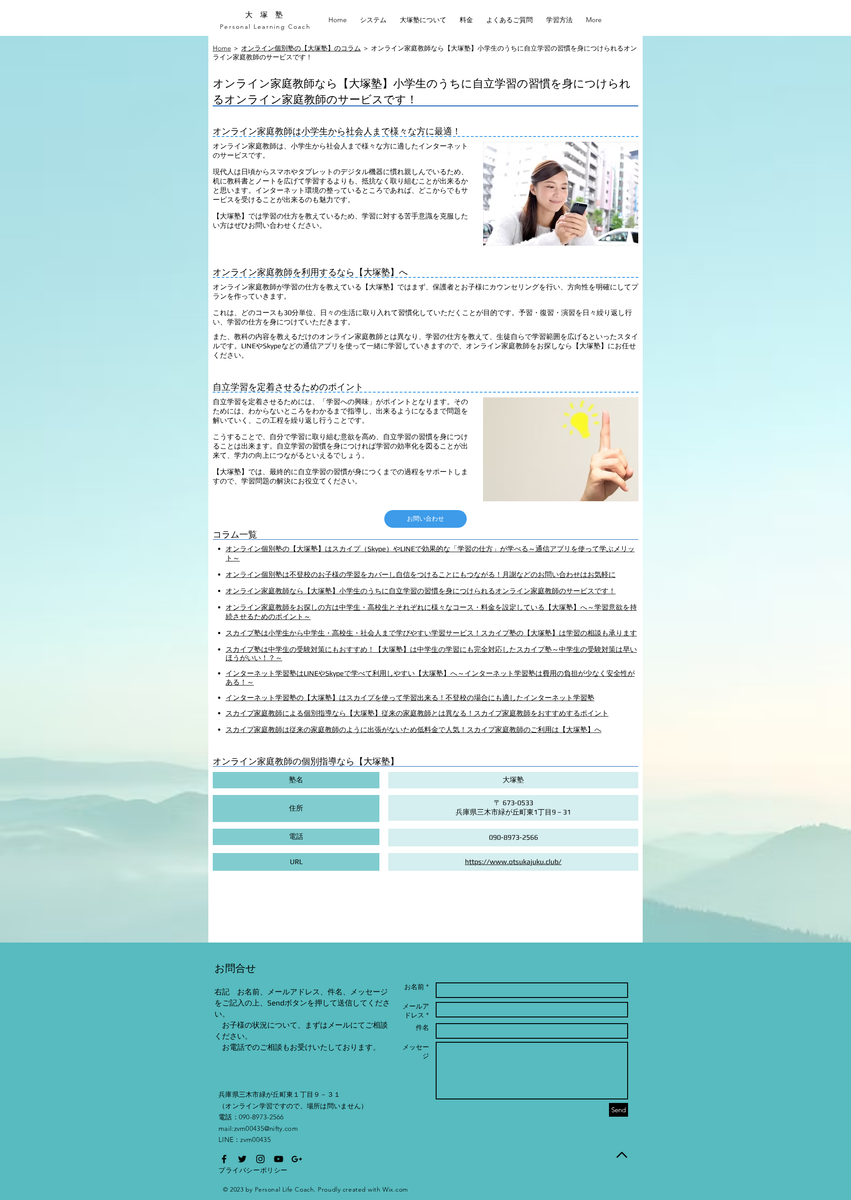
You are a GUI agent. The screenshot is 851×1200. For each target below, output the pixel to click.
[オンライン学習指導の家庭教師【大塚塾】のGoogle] (296, 1159)
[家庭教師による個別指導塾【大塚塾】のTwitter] (242, 1159)
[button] (509, 20)
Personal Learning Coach (265, 27)
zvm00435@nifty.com (266, 1128)
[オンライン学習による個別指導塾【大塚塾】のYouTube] (278, 1159)
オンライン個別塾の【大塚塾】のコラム (301, 48)
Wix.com (395, 1189)
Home (222, 48)
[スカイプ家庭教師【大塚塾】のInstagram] (260, 1159)
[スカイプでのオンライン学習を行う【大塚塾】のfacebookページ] (224, 1159)
